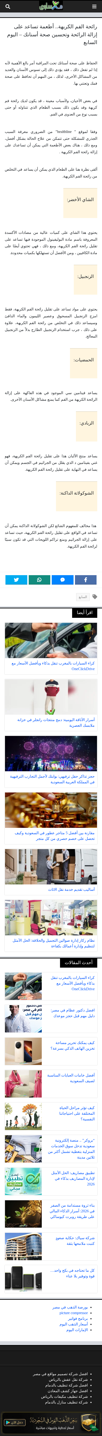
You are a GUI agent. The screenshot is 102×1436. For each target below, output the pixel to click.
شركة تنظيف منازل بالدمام (66, 1402)
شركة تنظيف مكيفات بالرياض (64, 1397)
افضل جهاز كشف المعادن (68, 1391)
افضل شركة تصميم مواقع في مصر (60, 1374)
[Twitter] (16, 580)
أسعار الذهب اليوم (74, 1324)
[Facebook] (86, 580)
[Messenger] (63, 580)
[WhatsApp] (40, 580)
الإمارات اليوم (77, 1330)
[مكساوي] (51, 5)
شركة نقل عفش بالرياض (68, 1380)
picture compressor (74, 1313)
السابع (83, 597)
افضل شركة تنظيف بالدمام (66, 1385)
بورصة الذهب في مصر (70, 1307)
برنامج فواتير (78, 1318)
